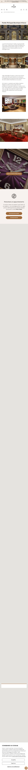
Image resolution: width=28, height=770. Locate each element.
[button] (4, 9)
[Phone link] (7, 9)
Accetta (13, 759)
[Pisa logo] (14, 6)
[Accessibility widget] (26, 768)
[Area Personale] (23, 9)
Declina (13, 763)
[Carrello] (26, 9)
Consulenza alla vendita (14, 213)
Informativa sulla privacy (19, 756)
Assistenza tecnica (14, 217)
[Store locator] (21, 9)
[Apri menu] (2, 9)
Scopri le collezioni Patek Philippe (14, 173)
